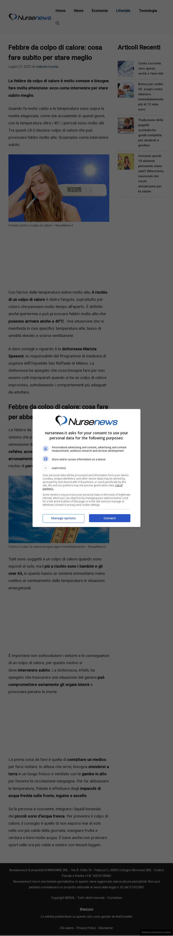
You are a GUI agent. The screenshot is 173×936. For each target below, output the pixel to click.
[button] (86, 468)
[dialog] (86, 468)
